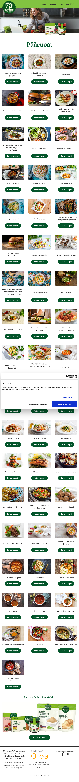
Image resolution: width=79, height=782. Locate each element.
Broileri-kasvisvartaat (13, 472)
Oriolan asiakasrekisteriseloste (39, 776)
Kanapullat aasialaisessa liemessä (66, 543)
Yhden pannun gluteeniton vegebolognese (39, 507)
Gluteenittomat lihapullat (66, 507)
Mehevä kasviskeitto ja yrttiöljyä (39, 74)
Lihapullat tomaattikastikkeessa (66, 329)
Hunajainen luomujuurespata (66, 472)
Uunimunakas (39, 219)
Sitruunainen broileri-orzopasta (39, 329)
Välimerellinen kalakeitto (66, 611)
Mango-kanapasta (13, 219)
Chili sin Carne (39, 611)
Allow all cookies (64, 404)
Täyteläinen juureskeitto (39, 293)
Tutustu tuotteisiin (39, 737)
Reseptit (53, 4)
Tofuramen (39, 578)
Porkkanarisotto (66, 184)
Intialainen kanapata (13, 578)
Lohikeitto (66, 75)
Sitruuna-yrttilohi (39, 472)
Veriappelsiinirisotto (39, 184)
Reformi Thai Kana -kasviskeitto (12, 367)
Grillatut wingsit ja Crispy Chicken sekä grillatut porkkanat (13, 147)
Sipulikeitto (13, 611)
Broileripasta (66, 438)
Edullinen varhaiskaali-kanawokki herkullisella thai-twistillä (39, 366)
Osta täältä (70, 4)
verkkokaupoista (16, 758)
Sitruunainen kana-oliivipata (66, 645)
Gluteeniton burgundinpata (13, 111)
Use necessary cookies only (39, 404)
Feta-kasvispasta (39, 438)
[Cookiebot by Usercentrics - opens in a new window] (68, 376)
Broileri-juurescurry (66, 578)
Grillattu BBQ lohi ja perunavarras (66, 110)
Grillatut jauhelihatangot (66, 255)
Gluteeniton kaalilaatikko (12, 507)
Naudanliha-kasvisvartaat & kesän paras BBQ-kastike (66, 218)
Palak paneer (66, 293)
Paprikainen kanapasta (13, 329)
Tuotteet (44, 4)
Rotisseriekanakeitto (39, 543)
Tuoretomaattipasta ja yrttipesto (12, 74)
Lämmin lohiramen (39, 148)
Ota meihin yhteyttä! (14, 768)
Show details (68, 397)
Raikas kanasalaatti (39, 255)
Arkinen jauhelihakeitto (66, 148)
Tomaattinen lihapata (13, 184)
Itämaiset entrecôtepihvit (12, 543)
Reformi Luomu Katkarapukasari (12, 679)
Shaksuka (39, 645)
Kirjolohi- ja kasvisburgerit (39, 111)
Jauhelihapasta (13, 438)
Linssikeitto (66, 367)
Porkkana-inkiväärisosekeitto (13, 645)
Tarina (60, 4)
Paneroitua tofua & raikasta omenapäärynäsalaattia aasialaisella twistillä (13, 291)
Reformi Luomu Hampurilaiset (13, 254)
